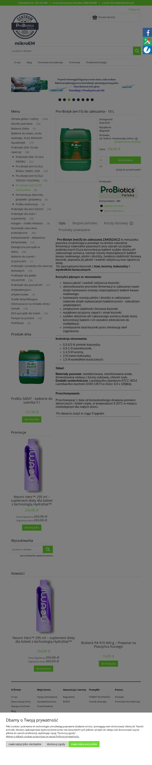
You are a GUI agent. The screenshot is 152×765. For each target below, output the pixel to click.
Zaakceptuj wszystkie (84, 744)
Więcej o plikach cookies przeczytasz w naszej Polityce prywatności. (42, 736)
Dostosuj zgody (56, 744)
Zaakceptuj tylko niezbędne (25, 744)
